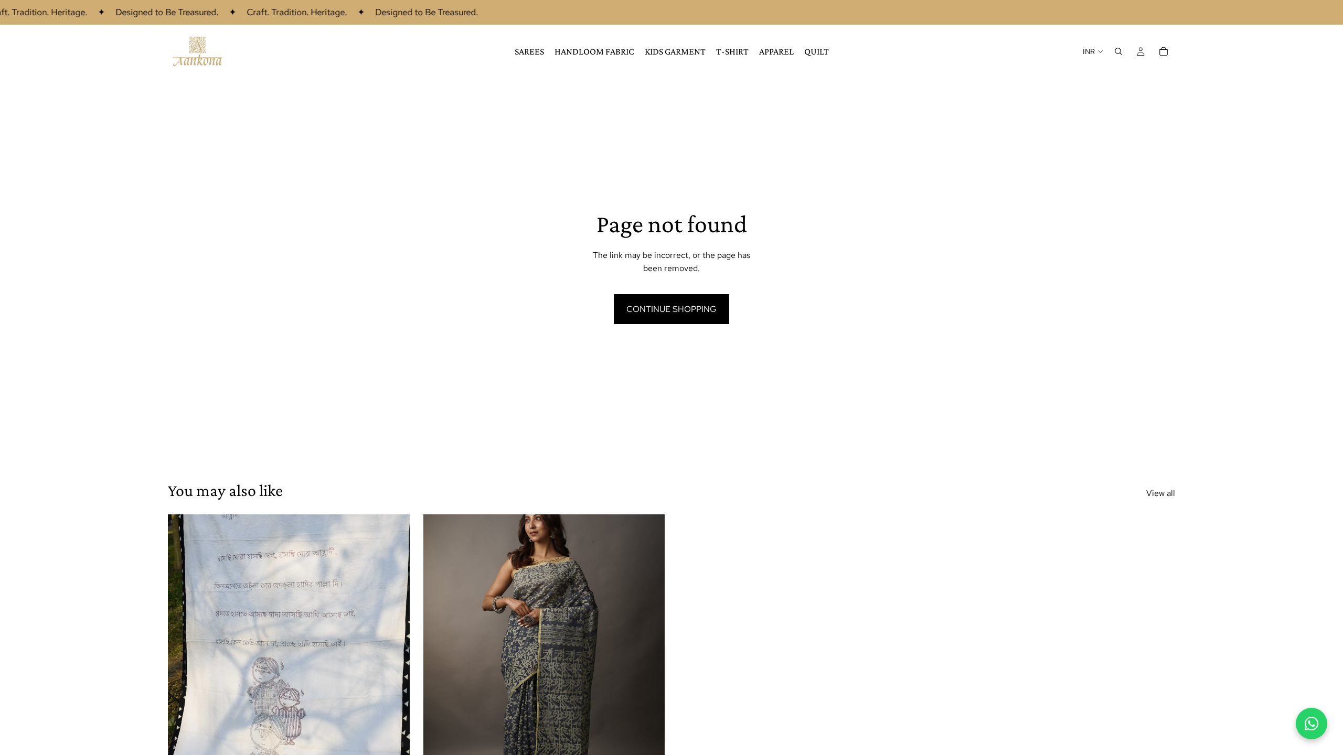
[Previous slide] (183, 665)
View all (1160, 493)
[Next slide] (394, 665)
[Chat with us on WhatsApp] (1311, 723)
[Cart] (1163, 51)
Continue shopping (671, 309)
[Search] (1118, 51)
